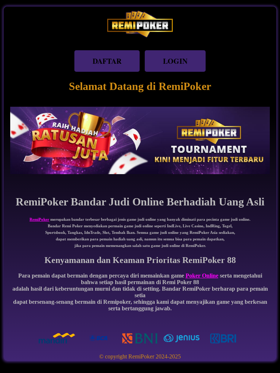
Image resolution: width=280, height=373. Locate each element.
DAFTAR (107, 61)
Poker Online (202, 275)
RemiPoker (39, 219)
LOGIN (175, 61)
